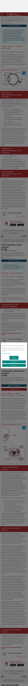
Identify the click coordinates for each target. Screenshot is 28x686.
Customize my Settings (14, 345)
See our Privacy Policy (6, 341)
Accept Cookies (14, 353)
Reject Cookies (14, 349)
